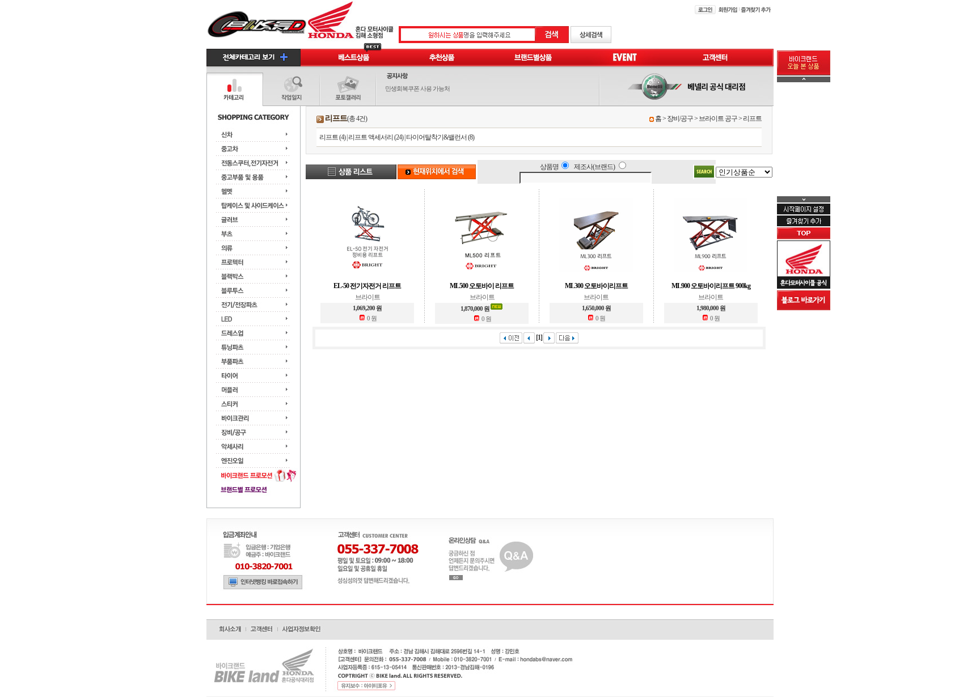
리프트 (752, 118)
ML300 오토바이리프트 (596, 286)
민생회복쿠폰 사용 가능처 (417, 88)
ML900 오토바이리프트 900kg (710, 286)
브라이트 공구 (718, 118)
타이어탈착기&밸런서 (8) (440, 137)
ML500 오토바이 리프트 (482, 286)
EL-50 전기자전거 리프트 (367, 286)
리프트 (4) (332, 137)
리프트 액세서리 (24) (375, 137)
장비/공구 (680, 118)
